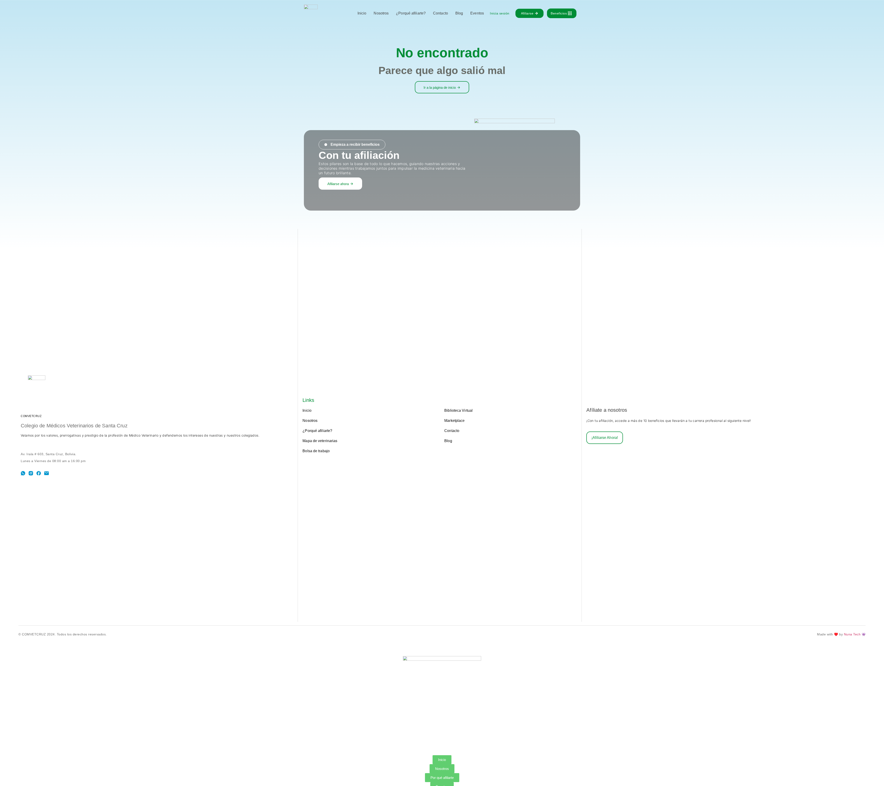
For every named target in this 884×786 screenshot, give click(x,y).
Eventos (477, 13)
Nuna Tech (853, 634)
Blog (459, 13)
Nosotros (381, 13)
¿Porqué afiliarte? (411, 13)
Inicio (362, 13)
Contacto (440, 13)
